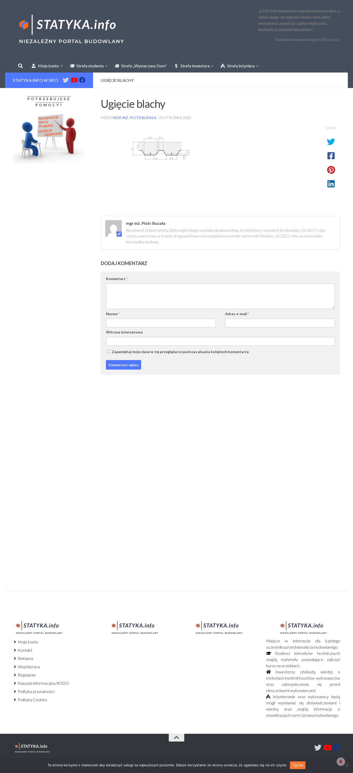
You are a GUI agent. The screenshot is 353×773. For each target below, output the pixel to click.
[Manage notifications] (341, 762)
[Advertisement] (45, 211)
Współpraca (28, 666)
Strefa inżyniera (240, 65)
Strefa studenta (89, 65)
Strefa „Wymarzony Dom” (143, 65)
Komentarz (116, 278)
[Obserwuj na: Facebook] (82, 80)
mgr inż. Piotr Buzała (134, 117)
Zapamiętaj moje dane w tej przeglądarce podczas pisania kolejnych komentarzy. (180, 351)
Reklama (25, 658)
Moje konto (27, 641)
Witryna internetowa (124, 332)
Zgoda (298, 765)
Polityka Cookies (32, 699)
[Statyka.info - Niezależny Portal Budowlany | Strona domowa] (71, 29)
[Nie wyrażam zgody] (346, 765)
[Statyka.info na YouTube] (74, 80)
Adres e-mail (237, 314)
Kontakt (24, 650)
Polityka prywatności (36, 691)
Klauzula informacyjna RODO (43, 683)
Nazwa (113, 314)
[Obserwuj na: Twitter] (66, 80)
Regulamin (26, 674)
